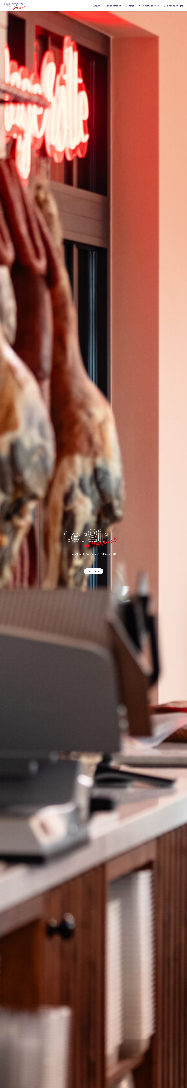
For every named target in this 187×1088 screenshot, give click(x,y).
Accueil (96, 5)
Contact (130, 5)
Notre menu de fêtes (149, 5)
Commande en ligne (173, 5)
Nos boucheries (113, 5)
